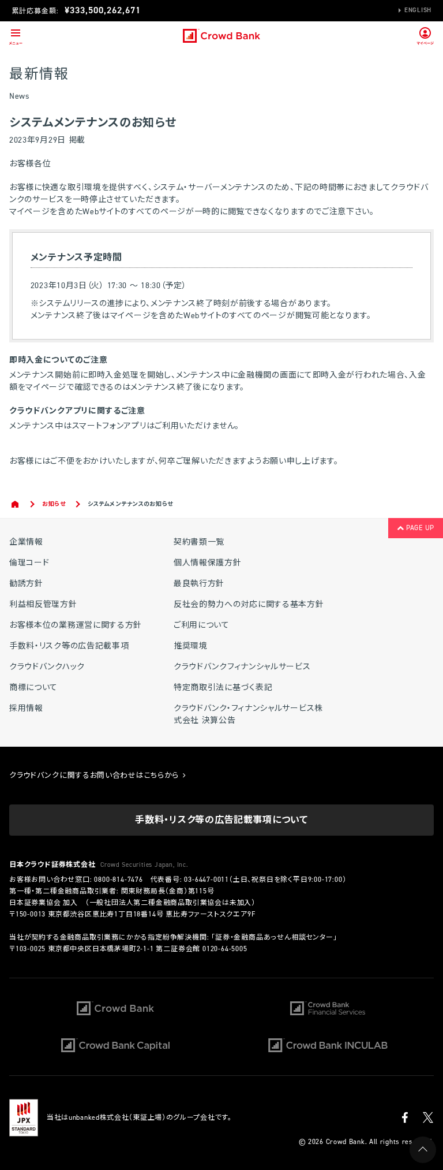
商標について (33, 687)
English (417, 10)
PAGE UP (419, 527)
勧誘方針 (26, 583)
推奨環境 (191, 645)
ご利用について (202, 625)
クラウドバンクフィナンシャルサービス (242, 666)
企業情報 (26, 541)
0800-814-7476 (118, 879)
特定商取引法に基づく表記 (223, 687)
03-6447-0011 (206, 879)
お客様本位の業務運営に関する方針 (75, 625)
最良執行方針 (199, 583)
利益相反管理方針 (43, 604)
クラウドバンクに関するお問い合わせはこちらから (95, 775)
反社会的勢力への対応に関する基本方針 (249, 604)
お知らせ (54, 504)
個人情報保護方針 (208, 562)
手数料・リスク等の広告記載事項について (221, 820)
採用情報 (26, 708)
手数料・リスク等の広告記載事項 (69, 645)
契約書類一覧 (199, 541)
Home (16, 504)
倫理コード (29, 562)
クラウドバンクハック (47, 666)
